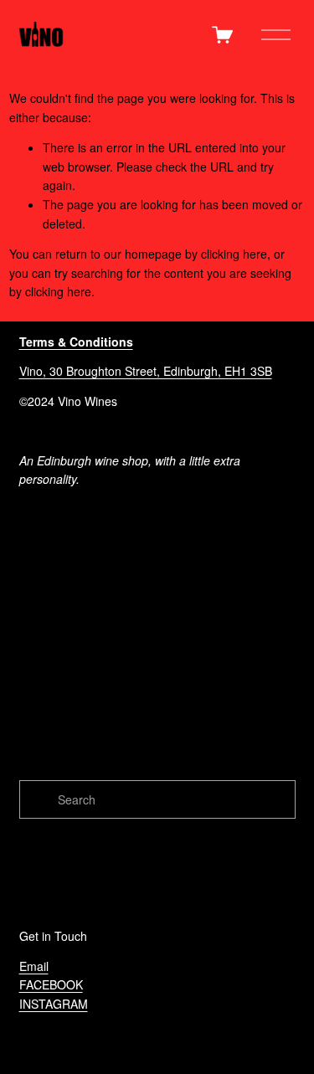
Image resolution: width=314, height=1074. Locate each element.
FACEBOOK (51, 984)
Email (34, 966)
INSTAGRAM (53, 1003)
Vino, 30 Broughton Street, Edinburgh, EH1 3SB (145, 370)
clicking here (234, 253)
